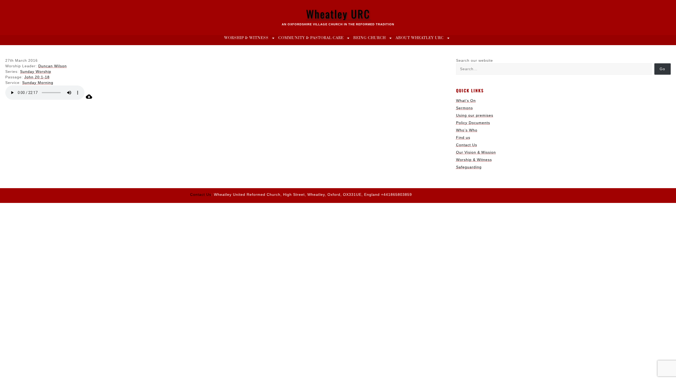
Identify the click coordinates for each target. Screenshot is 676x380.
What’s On (466, 100)
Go (662, 69)
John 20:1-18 (37, 77)
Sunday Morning (37, 82)
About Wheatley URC (420, 38)
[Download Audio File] (89, 98)
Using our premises (474, 115)
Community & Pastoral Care (311, 38)
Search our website (474, 60)
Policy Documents (473, 123)
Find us (463, 137)
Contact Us (466, 145)
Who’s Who (466, 130)
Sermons (464, 108)
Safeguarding (469, 167)
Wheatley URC (338, 14)
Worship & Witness (246, 38)
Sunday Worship (35, 71)
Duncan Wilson (52, 66)
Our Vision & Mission (476, 152)
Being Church (369, 38)
